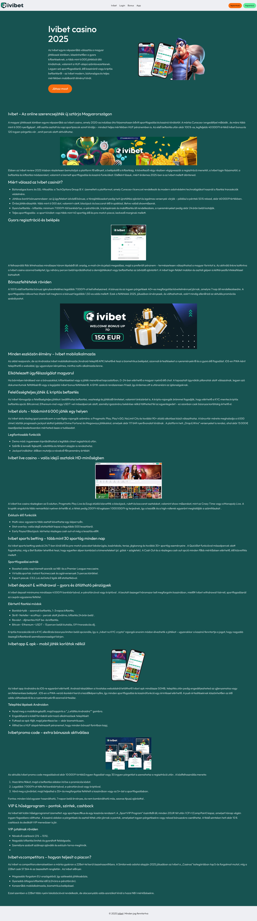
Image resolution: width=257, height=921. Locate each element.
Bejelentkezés (235, 6)
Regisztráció (249, 6)
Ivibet (120, 913)
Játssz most (60, 89)
